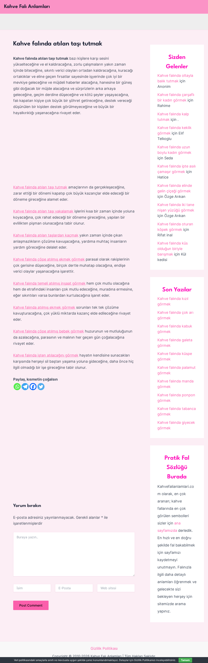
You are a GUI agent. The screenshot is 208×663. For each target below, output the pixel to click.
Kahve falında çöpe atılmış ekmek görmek (49, 259)
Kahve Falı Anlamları (27, 6)
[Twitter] (40, 386)
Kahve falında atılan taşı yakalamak (43, 211)
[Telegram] (25, 386)
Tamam (185, 660)
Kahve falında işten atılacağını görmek (45, 355)
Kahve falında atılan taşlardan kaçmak (45, 235)
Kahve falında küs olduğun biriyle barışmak (172, 248)
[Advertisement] (74, 150)
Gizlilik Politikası (104, 648)
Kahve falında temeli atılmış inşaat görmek (49, 283)
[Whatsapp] (17, 386)
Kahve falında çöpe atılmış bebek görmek (48, 331)
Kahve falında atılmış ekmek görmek (44, 307)
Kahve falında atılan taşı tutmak (40, 187)
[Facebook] (33, 386)
